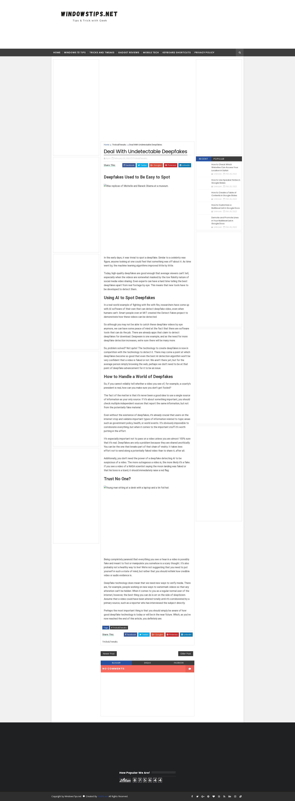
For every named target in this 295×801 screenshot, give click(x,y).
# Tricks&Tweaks (119, 627)
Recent (203, 158)
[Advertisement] (154, 24)
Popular (219, 158)
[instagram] (235, 796)
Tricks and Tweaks (101, 52)
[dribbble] (219, 796)
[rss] (224, 796)
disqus (147, 662)
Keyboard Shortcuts (177, 52)
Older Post (185, 653)
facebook (179, 662)
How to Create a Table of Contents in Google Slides (224, 194)
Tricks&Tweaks (119, 144)
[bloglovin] (213, 796)
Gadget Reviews (128, 52)
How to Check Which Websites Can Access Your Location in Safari (224, 167)
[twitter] (197, 796)
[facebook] (192, 796)
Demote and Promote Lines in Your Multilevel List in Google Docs (225, 220)
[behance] (229, 796)
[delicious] (240, 796)
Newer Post (109, 653)
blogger (116, 662)
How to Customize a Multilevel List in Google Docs (225, 206)
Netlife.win (103, 796)
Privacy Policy (204, 52)
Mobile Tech (151, 52)
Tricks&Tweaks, (140, 158)
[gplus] (203, 796)
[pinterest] (208, 796)
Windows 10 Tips (75, 52)
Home (56, 52)
